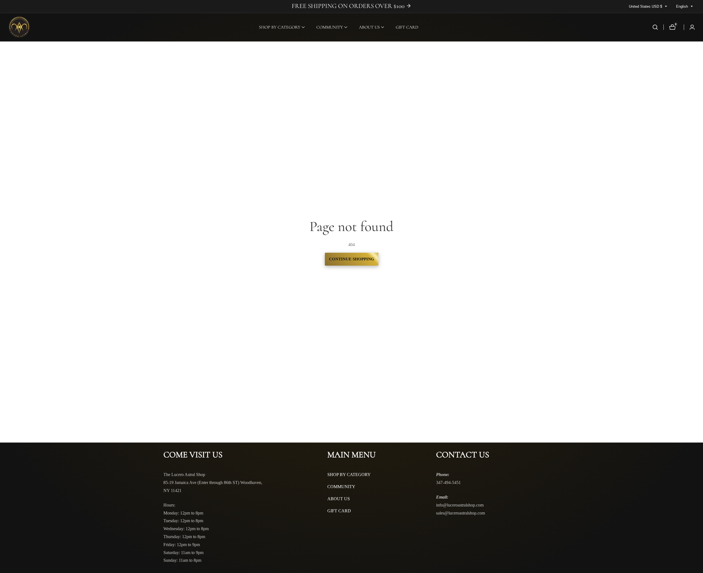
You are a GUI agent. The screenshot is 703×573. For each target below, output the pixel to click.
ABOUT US (338, 498)
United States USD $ (646, 6)
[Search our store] (655, 27)
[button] (279, 27)
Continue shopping (351, 259)
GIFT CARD (407, 27)
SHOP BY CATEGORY (349, 474)
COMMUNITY (341, 486)
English (682, 6)
